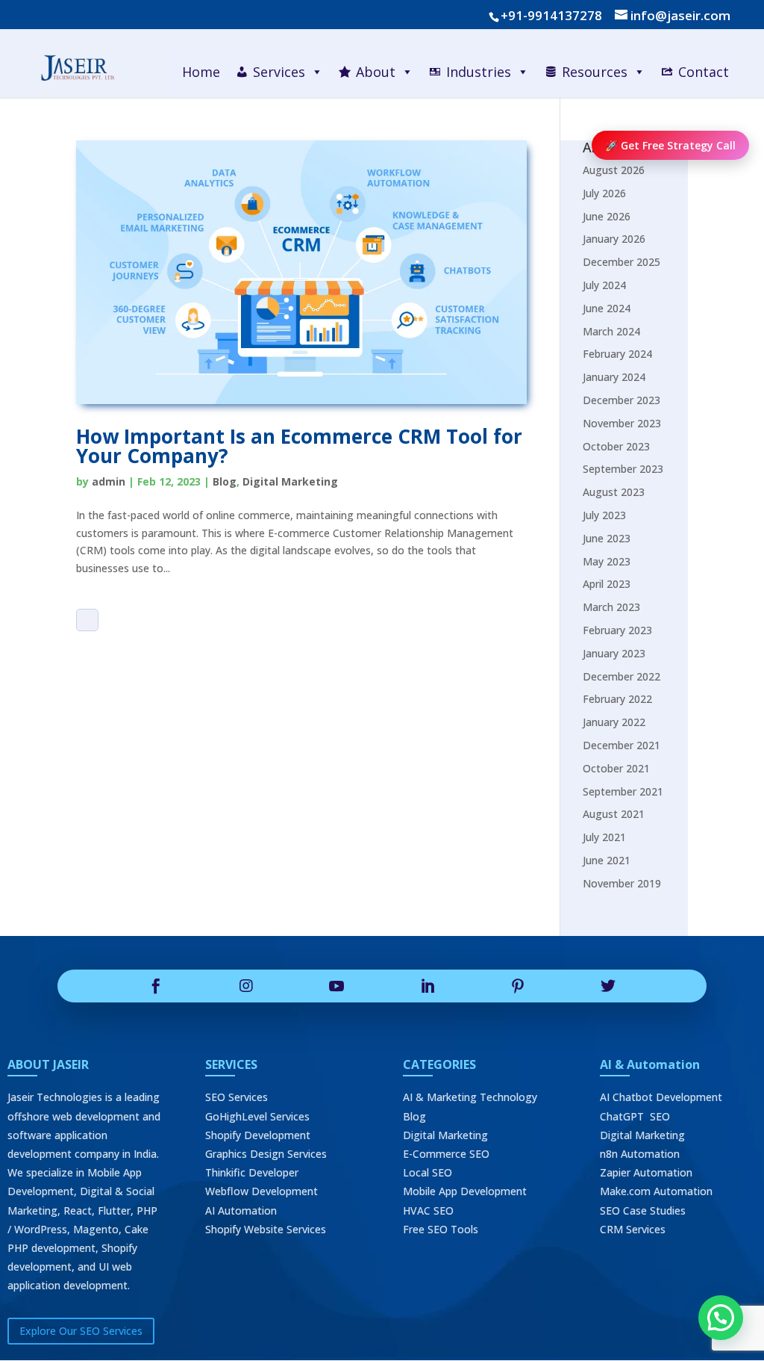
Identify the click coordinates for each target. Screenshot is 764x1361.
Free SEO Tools (440, 1229)
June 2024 (606, 308)
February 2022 (617, 699)
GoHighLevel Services (257, 1116)
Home (201, 72)
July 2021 (604, 837)
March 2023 (611, 607)
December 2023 (621, 400)
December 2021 (621, 745)
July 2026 (604, 193)
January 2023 (614, 653)
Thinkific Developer (251, 1172)
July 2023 (604, 515)
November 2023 (622, 423)
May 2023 (606, 561)
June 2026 (606, 216)
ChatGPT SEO (635, 1116)
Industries (478, 72)
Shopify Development (257, 1135)
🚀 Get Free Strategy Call (670, 145)
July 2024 (604, 285)
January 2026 (614, 239)
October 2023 (616, 446)
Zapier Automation (646, 1172)
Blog (225, 481)
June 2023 (606, 538)
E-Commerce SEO (446, 1154)
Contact (703, 72)
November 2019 (622, 883)
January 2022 (614, 722)
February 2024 (617, 354)
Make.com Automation (656, 1191)
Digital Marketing (290, 481)
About (375, 72)
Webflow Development (261, 1191)
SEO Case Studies (643, 1210)
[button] (720, 1317)
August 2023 (614, 492)
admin (108, 481)
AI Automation (241, 1210)
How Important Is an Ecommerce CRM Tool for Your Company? (299, 446)
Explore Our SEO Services (81, 1331)
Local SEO (427, 1172)
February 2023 (617, 630)
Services (279, 72)
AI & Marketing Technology (470, 1097)
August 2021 (614, 814)
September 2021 (623, 791)
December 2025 (621, 262)
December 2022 (621, 676)
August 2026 (614, 170)
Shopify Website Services (265, 1229)
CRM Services (633, 1229)
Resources (594, 72)
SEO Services (236, 1097)
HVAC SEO (428, 1210)
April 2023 (606, 584)
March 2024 (611, 331)
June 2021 (606, 860)
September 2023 (623, 469)
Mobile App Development (465, 1191)
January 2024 (614, 377)
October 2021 (616, 768)
